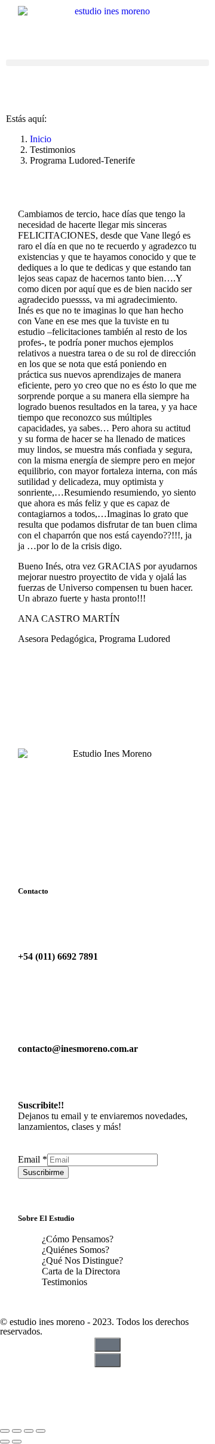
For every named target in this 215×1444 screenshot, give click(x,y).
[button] (107, 62)
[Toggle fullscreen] (28, 1431)
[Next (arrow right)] (17, 1441)
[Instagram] (112, 1382)
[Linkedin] (79, 1382)
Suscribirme (43, 1172)
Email (32, 1159)
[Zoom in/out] (40, 1431)
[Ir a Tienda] (107, 1417)
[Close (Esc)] (5, 1431)
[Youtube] (47, 1382)
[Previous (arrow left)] (5, 1441)
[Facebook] (15, 1382)
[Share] (17, 1431)
